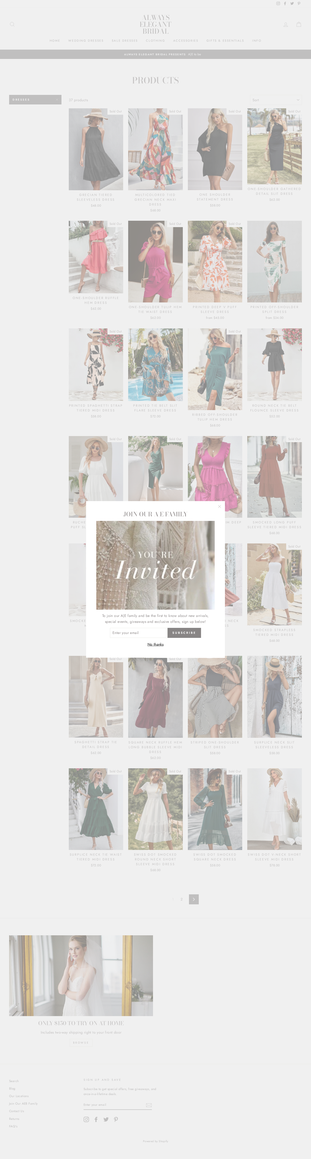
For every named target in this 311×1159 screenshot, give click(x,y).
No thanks (156, 644)
